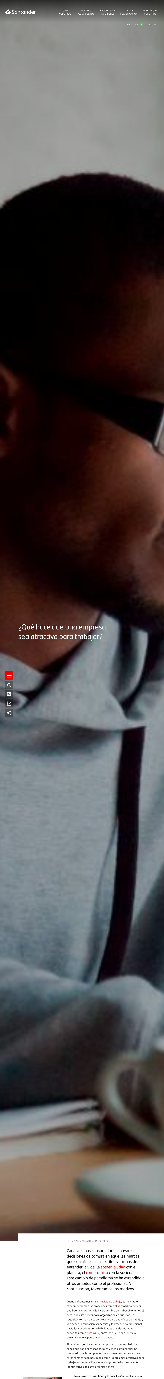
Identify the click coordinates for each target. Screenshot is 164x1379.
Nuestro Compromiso (86, 12)
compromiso (97, 1272)
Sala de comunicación (129, 12)
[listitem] (9, 675)
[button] (9, 675)
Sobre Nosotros (65, 12)
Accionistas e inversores (107, 12)
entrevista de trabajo (108, 1301)
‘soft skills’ (93, 1333)
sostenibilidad (113, 1267)
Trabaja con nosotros (150, 12)
